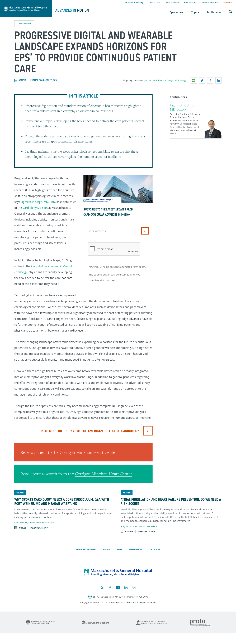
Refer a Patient (172, 2)
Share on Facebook (210, 80)
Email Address (96, 231)
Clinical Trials (154, 2)
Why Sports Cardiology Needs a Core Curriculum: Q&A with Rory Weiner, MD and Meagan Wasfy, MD (61, 501)
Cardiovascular (24, 23)
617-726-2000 (141, 596)
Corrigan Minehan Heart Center (88, 452)
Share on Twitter (202, 80)
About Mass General (86, 549)
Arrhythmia (126, 526)
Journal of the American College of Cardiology (165, 80)
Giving (106, 549)
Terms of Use (135, 549)
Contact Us (154, 549)
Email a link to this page (194, 80)
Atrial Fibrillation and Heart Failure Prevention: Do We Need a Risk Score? (171, 501)
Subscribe (227, 2)
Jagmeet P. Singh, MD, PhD (38, 202)
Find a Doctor (190, 2)
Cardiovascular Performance (41, 522)
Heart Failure (151, 526)
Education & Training (134, 2)
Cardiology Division (35, 208)
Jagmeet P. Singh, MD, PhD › (183, 107)
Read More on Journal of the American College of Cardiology (90, 430)
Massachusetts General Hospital (21, 2)
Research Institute (209, 2)
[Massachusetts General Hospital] (118, 572)
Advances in (72, 10)
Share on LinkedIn (218, 80)
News (119, 549)
